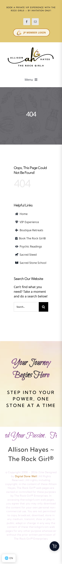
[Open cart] (54, 546)
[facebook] (26, 21)
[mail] (35, 21)
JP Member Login (34, 33)
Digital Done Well (26, 476)
